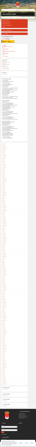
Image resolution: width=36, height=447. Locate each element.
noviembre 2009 (4, 382)
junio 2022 (3, 185)
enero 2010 (3, 379)
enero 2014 (3, 314)
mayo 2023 (3, 171)
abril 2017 (3, 263)
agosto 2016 (3, 275)
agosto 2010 (3, 369)
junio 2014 (3, 308)
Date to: (2, 428)
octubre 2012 (4, 333)
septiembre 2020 (4, 210)
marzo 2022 (3, 188)
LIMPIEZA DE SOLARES (5, 53)
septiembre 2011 (4, 349)
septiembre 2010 (4, 367)
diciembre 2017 (4, 253)
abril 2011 (3, 357)
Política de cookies (8, 444)
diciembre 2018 (4, 237)
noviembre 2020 (4, 207)
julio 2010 (3, 370)
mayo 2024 (3, 161)
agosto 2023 (3, 167)
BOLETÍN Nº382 (4, 63)
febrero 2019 (4, 234)
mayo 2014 (3, 309)
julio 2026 (3, 145)
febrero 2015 (4, 299)
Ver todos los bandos (5, 56)
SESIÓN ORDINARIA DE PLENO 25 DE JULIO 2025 (8, 51)
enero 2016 (3, 283)
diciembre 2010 (4, 363)
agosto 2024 (3, 158)
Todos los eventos (4, 434)
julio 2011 (3, 352)
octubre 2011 (4, 348)
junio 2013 (3, 323)
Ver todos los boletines (5, 68)
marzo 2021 (3, 201)
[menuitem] (14, 20)
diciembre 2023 (4, 164)
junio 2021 (3, 198)
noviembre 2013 (4, 317)
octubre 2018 (4, 240)
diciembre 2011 (4, 345)
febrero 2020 (4, 217)
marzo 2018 (3, 250)
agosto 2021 (3, 195)
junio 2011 (3, 354)
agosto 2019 (3, 226)
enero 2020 (3, 219)
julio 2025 (3, 152)
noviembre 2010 (4, 364)
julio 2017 (3, 259)
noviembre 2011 (4, 346)
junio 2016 (3, 278)
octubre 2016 (4, 272)
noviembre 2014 (4, 303)
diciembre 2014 (4, 302)
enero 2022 (3, 191)
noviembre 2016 (4, 271)
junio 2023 (3, 170)
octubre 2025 (4, 149)
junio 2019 (3, 229)
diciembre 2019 (4, 220)
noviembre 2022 (4, 179)
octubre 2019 (4, 223)
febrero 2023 (4, 174)
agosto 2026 (3, 143)
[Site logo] (18, 7)
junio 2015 (3, 293)
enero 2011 (3, 361)
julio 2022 (3, 183)
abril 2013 (3, 326)
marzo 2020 (3, 216)
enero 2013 (3, 329)
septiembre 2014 (4, 306)
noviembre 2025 (4, 148)
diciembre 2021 (4, 192)
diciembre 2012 (4, 330)
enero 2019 (3, 235)
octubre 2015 (4, 287)
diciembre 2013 (4, 315)
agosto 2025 (3, 151)
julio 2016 (3, 277)
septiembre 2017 (4, 256)
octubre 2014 (4, 305)
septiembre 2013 (4, 320)
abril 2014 (3, 311)
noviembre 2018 (4, 238)
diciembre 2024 (4, 155)
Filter (3, 432)
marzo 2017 (3, 265)
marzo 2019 (3, 232)
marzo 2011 (3, 358)
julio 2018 (3, 244)
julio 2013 (3, 321)
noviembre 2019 (4, 222)
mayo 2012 (3, 339)
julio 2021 (3, 197)
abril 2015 (3, 296)
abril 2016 (3, 280)
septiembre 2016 (4, 274)
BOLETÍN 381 (4, 66)
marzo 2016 (3, 281)
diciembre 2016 (4, 269)
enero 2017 (3, 268)
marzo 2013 (3, 327)
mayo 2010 (3, 373)
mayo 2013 (3, 324)
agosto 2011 (3, 351)
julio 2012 (3, 336)
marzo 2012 (3, 342)
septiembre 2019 (4, 225)
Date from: (2, 425)
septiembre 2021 (4, 194)
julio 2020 (3, 213)
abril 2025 (3, 154)
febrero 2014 (4, 312)
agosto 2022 (3, 182)
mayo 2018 (3, 247)
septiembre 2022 (4, 180)
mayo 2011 (3, 355)
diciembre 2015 (4, 284)
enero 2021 (3, 204)
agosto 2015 (3, 290)
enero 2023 (3, 176)
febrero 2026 (4, 146)
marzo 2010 (3, 376)
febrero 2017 (4, 266)
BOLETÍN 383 (4, 61)
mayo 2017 (3, 262)
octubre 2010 (4, 366)
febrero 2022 (4, 189)
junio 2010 (3, 372)
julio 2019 (3, 228)
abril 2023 (3, 173)
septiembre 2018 (4, 241)
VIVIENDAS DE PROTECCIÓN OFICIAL (7, 46)
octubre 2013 (4, 318)
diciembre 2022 (4, 177)
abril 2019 (3, 231)
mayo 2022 (3, 186)
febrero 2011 (4, 360)
